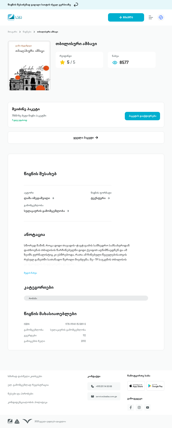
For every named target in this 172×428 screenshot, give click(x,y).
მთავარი (12, 31)
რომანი (33, 298)
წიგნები (27, 31)
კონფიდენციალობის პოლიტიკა (27, 402)
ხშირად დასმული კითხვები (25, 376)
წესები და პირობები (20, 393)
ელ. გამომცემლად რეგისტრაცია (28, 385)
